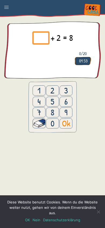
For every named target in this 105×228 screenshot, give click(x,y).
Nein (36, 220)
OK (27, 220)
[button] (6, 7)
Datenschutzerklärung (61, 220)
